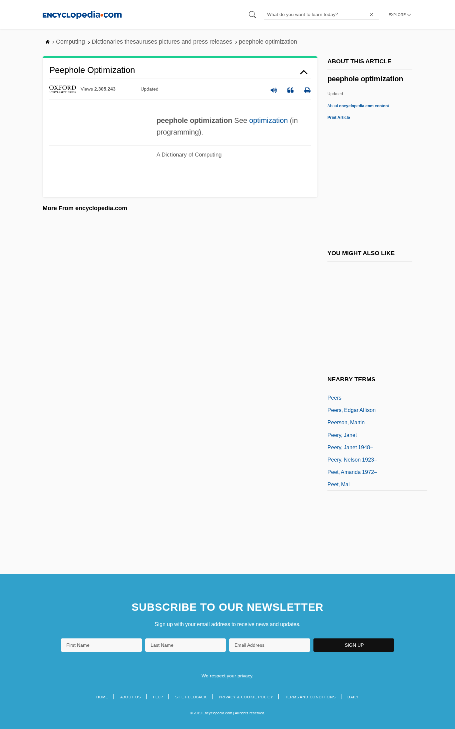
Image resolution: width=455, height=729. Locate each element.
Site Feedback (191, 697)
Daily (353, 697)
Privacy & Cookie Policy (246, 697)
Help (158, 697)
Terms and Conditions (310, 697)
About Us (130, 697)
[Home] (82, 14)
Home (102, 697)
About (358, 106)
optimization (268, 120)
